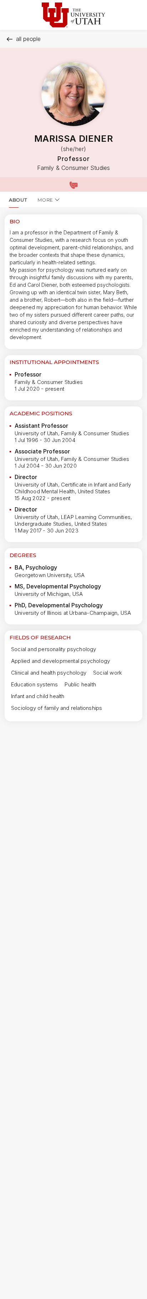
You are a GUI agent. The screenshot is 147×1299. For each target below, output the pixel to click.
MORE (45, 200)
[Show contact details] (73, 184)
